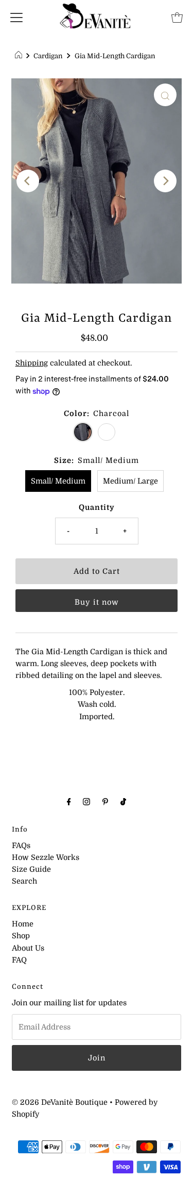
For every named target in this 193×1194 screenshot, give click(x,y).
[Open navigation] (16, 17)
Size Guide (31, 869)
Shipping (31, 363)
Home (22, 924)
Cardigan (48, 56)
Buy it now (97, 602)
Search (24, 881)
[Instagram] (86, 801)
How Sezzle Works (45, 857)
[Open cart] (177, 17)
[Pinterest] (105, 801)
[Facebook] (69, 801)
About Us (28, 948)
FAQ (19, 960)
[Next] (165, 181)
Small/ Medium (58, 481)
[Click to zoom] (165, 95)
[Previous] (27, 181)
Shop (21, 936)
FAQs (21, 845)
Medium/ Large (130, 481)
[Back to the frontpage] (20, 56)
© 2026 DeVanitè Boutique (60, 1102)
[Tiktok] (123, 801)
